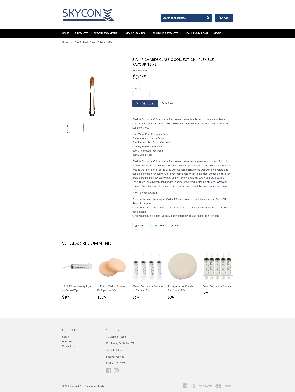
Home (65, 33)
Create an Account (223, 9)
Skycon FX (75, 385)
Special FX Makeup (106, 33)
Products (81, 33)
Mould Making (135, 33)
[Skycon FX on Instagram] (116, 371)
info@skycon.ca (115, 356)
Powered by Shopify (94, 385)
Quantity (137, 88)
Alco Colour (204, 182)
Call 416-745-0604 (197, 33)
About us (67, 341)
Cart (226, 17)
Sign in (205, 9)
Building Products (166, 33)
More (217, 33)
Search (66, 336)
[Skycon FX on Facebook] (108, 371)
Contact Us (68, 346)
